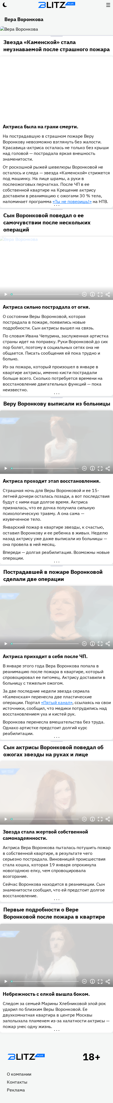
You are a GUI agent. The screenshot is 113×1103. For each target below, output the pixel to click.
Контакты (17, 1082)
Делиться (108, 294)
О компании (19, 1074)
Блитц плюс (56, 5)
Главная (26, 1057)
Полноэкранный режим (100, 294)
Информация (92, 294)
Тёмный (5, 5)
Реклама (16, 1090)
